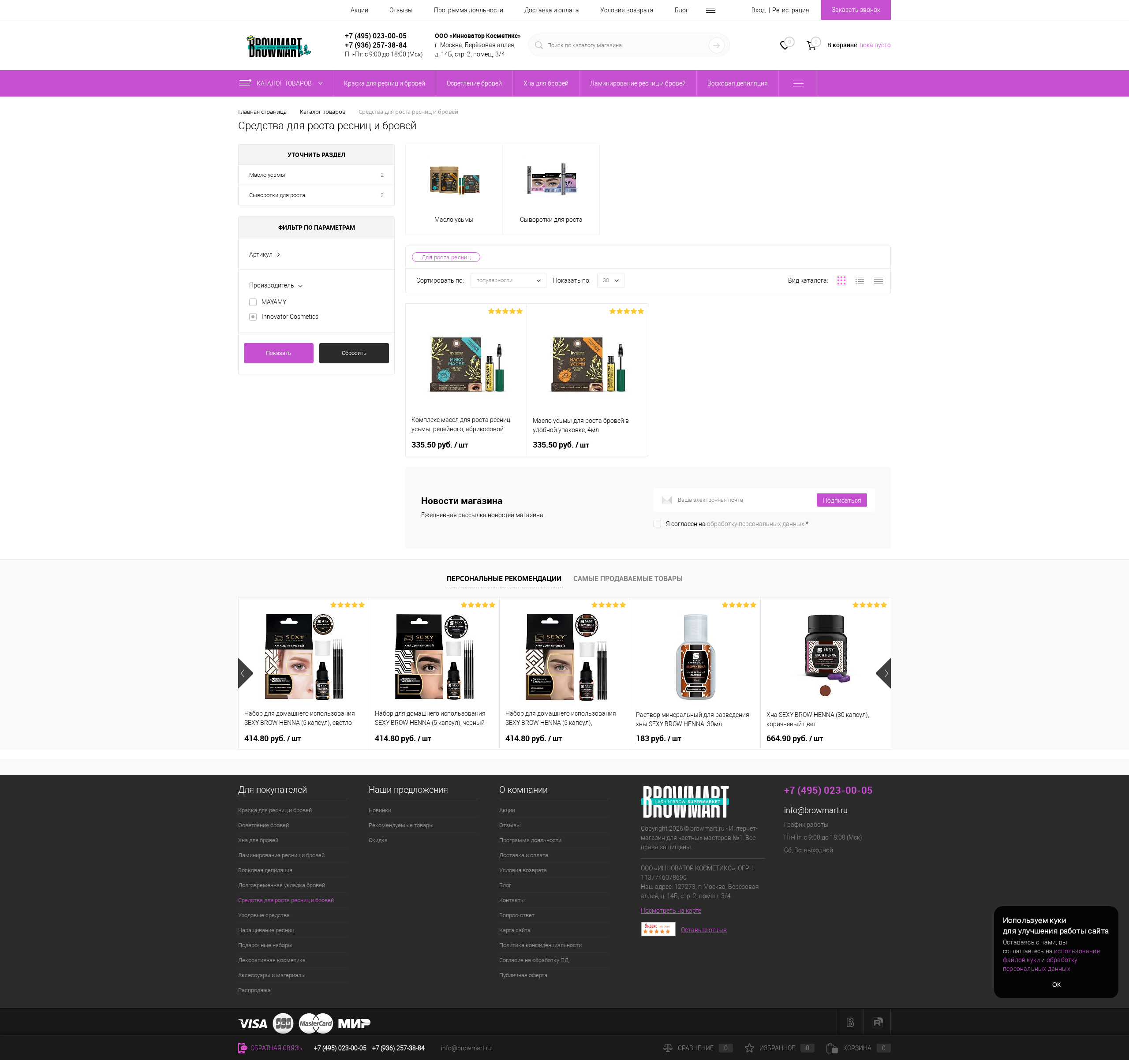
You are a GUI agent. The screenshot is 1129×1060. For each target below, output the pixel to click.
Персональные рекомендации (504, 578)
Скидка (378, 840)
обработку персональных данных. (756, 523)
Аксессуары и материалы (272, 975)
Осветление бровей (263, 825)
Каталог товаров (285, 83)
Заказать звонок (856, 9)
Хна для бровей (258, 840)
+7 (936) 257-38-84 (398, 1048)
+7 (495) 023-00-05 (376, 36)
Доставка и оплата (551, 10)
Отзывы (401, 10)
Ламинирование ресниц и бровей (281, 855)
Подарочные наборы (265, 945)
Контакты (512, 900)
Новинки (380, 810)
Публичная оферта (523, 975)
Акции (359, 10)
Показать (278, 353)
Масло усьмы (267, 175)
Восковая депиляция (265, 870)
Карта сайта (515, 930)
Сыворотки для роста (277, 195)
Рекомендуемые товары (401, 825)
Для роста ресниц (446, 257)
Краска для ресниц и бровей (275, 810)
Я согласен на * (737, 523)
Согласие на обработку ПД (533, 960)
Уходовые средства (264, 915)
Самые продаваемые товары (628, 578)
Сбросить (354, 353)
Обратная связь (275, 1048)
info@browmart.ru (816, 810)
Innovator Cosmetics (290, 316)
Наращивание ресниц (266, 930)
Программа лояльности (468, 10)
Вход (758, 10)
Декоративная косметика (272, 960)
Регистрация (790, 10)
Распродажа (254, 990)
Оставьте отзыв (704, 929)
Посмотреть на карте (671, 910)
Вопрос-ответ (517, 915)
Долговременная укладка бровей (281, 885)
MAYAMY (274, 302)
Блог (681, 10)
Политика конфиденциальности (540, 945)
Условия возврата (627, 10)
